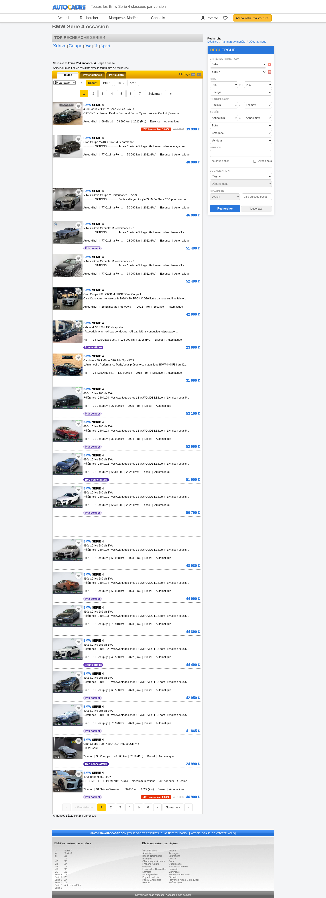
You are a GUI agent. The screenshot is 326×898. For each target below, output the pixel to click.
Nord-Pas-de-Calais (179, 874)
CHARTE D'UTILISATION (175, 833)
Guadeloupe (175, 864)
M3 (56, 864)
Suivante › (155, 93)
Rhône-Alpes (176, 882)
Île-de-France (149, 850)
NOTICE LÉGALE (200, 833)
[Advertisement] (240, 245)
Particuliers (116, 75)
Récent (92, 82)
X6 (65, 869)
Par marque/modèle (233, 41)
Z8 (65, 882)
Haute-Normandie (178, 866)
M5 (56, 869)
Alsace (172, 850)
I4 (56, 853)
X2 (65, 858)
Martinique (174, 871)
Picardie (173, 877)
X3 (65, 861)
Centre (172, 858)
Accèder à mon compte (178, 895)
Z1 (65, 874)
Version (215, 147)
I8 (56, 856)
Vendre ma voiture (255, 18)
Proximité (217, 190)
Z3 (65, 877)
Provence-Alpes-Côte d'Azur (184, 879)
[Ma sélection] (225, 18)
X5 (65, 866)
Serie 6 (58, 887)
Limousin (173, 869)
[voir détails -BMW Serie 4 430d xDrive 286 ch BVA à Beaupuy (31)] (67, 398)
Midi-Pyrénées (150, 874)
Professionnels (92, 75)
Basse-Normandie (152, 856)
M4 (56, 866)
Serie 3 (58, 879)
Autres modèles (72, 885)
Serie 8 (68, 853)
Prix (213, 78)
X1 (65, 856)
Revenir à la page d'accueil (149, 895)
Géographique (257, 41)
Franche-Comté (150, 864)
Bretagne (147, 858)
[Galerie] (199, 74)
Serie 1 (58, 874)
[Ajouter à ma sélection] (78, 106)
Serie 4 (58, 882)
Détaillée (212, 41)
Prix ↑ (107, 82)
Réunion (146, 882)
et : (241, 84)
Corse (172, 861)
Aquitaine (147, 853)
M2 (56, 861)
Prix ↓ (120, 82)
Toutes (68, 75)
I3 (56, 850)
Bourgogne (174, 856)
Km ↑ (133, 82)
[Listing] (193, 74)
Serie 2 (58, 877)
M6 (56, 871)
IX (56, 858)
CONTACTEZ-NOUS (223, 833)
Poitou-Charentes (151, 879)
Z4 (65, 879)
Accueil (63, 18)
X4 (65, 864)
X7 (65, 871)
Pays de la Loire (151, 877)
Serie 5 (58, 885)
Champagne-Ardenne (153, 861)
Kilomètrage (219, 99)
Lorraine (146, 871)
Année (214, 112)
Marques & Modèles (124, 18)
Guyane (146, 866)
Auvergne (174, 853)
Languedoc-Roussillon (154, 869)
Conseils (158, 18)
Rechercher (89, 18)
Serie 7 (68, 850)
